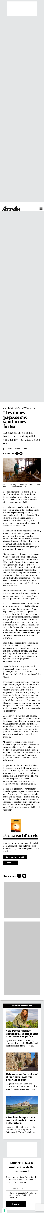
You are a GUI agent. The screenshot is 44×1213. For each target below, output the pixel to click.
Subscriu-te (11, 863)
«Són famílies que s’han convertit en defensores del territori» (20, 1120)
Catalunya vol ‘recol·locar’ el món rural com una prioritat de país (22, 1077)
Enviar (15, 1204)
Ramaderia (28, 408)
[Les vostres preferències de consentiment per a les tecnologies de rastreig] (4, 1210)
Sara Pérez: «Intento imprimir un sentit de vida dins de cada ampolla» (22, 1033)
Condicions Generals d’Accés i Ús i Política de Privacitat (23, 1195)
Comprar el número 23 (15, 857)
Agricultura (11, 408)
